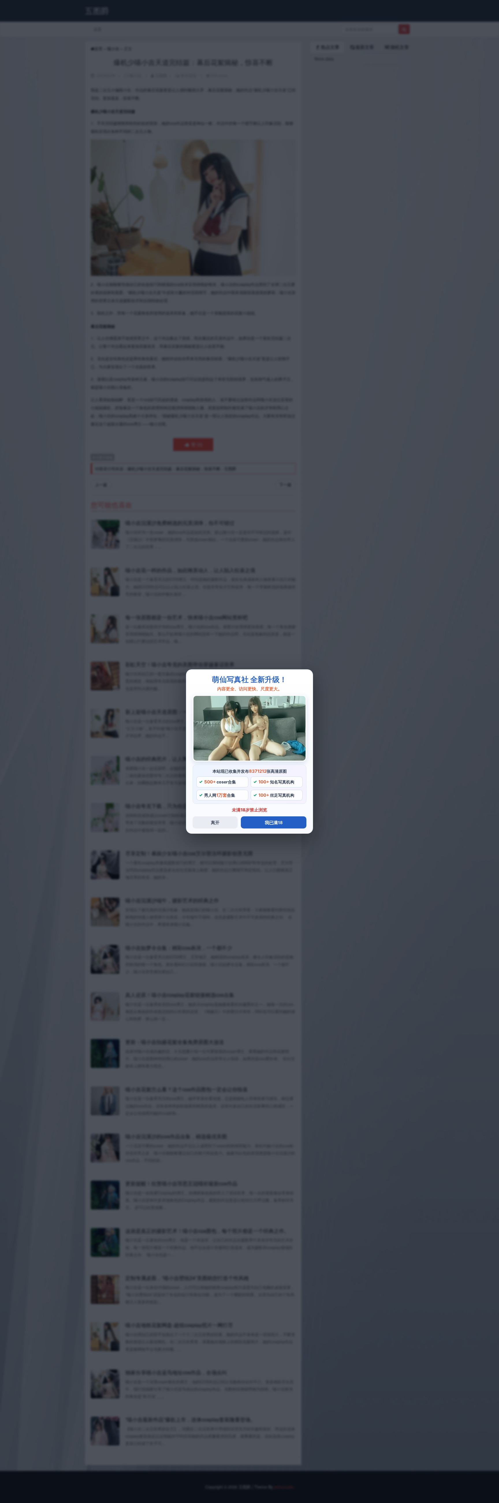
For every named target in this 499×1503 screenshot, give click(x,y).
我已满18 (273, 822)
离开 (215, 822)
